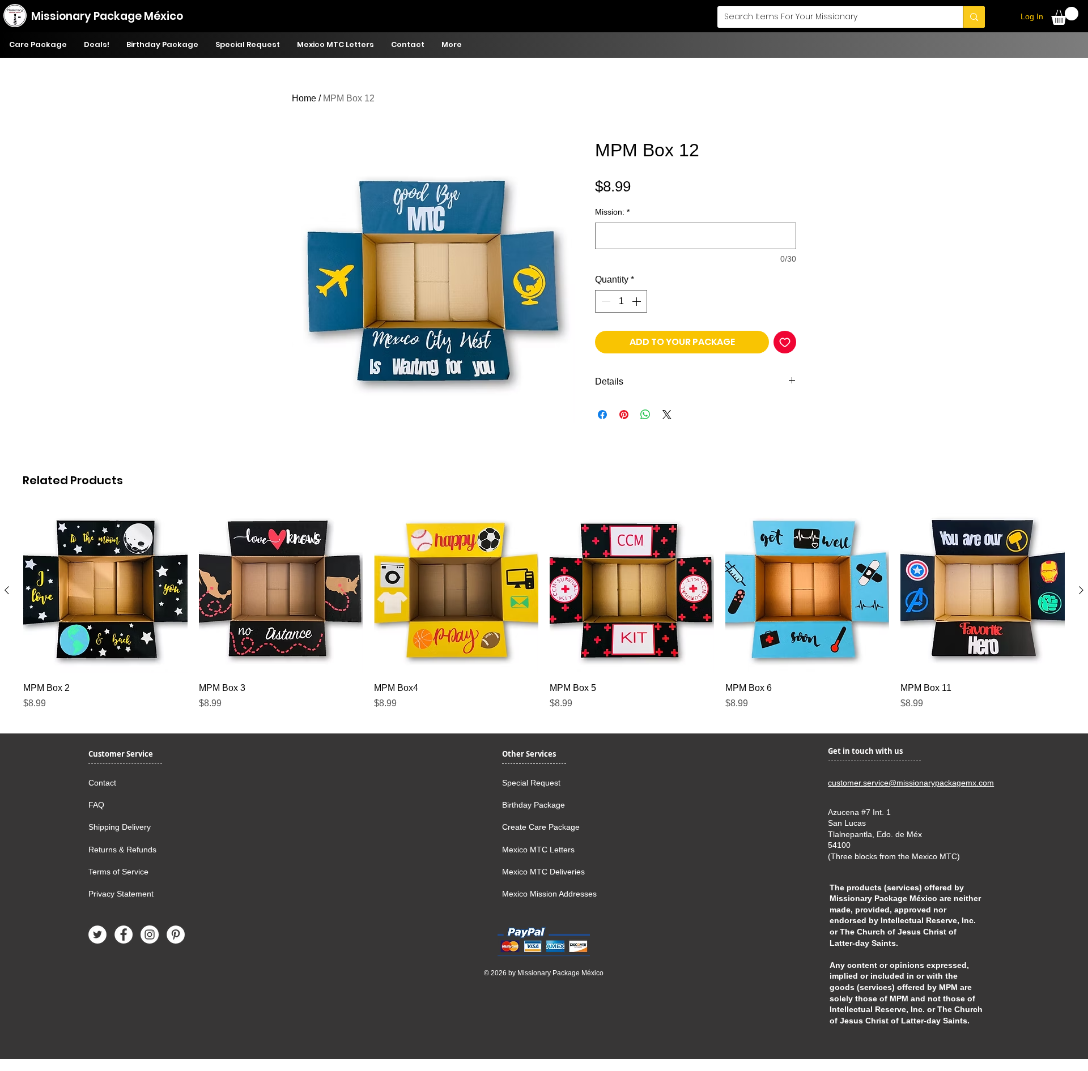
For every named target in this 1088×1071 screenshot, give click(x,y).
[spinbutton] (621, 301)
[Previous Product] (7, 590)
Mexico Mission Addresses (549, 893)
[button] (1064, 16)
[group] (544, 609)
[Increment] (637, 301)
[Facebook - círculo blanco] (123, 934)
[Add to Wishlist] (785, 342)
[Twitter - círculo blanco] (97, 934)
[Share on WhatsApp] (645, 414)
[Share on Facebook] (602, 414)
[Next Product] (1081, 590)
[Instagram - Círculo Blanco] (150, 934)
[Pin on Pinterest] (624, 414)
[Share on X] (667, 414)
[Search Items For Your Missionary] (974, 17)
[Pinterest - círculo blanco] (176, 934)
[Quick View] (105, 591)
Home (304, 98)
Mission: (612, 211)
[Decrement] (605, 301)
